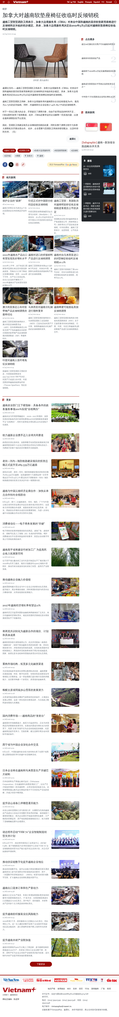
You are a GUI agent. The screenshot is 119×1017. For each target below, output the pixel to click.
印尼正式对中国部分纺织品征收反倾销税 (40, 202)
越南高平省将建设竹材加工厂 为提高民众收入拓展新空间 (25, 551)
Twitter (11, 164)
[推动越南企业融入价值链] (65, 587)
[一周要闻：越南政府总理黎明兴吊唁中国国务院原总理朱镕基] (109, 188)
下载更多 (41, 964)
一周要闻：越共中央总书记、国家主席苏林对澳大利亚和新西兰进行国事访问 (91, 207)
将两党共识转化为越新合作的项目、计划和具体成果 (26, 633)
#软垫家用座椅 (60, 150)
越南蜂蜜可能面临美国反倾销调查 (66, 309)
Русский (109, 2)
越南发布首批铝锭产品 (91, 58)
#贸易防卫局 (24, 150)
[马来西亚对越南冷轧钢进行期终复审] (41, 295)
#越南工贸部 (9, 150)
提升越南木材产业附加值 (17, 940)
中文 (103, 2)
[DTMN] (34, 980)
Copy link (23, 164)
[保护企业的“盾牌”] (15, 189)
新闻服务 (95, 989)
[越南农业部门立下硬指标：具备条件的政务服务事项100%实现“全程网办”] (65, 412)
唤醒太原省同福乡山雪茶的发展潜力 (23, 690)
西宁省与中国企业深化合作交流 (20, 744)
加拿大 (30, 156)
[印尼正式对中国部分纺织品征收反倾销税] (41, 189)
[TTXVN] (82, 980)
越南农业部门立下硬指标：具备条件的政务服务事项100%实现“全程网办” (26, 407)
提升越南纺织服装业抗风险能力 (20, 914)
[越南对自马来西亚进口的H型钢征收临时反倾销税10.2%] (66, 243)
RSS (69, 989)
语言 (81, 989)
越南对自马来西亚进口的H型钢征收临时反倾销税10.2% (66, 258)
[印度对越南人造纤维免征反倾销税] (15, 349)
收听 (89, 174)
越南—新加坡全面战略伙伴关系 (98, 144)
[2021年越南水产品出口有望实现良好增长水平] (15, 243)
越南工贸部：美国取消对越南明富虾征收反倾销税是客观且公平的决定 (66, 206)
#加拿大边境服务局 (42, 150)
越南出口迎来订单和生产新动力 (20, 888)
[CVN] (18, 980)
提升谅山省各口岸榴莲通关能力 (20, 803)
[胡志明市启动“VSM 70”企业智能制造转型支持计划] (65, 839)
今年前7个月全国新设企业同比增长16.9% (98, 97)
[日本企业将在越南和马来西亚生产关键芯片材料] (65, 778)
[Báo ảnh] (51, 980)
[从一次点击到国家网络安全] (109, 171)
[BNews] (113, 980)
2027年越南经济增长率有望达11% (22, 605)
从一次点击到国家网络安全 (91, 167)
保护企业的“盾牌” (12, 200)
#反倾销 (74, 150)
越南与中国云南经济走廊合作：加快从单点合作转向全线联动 (26, 492)
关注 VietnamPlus (56, 164)
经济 (5, 9)
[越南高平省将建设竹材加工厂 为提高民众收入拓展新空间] (65, 557)
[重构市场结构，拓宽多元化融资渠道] (65, 671)
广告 (103, 989)
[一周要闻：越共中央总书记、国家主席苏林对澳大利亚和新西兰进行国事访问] (109, 208)
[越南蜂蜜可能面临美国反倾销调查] (66, 295)
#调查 (17, 156)
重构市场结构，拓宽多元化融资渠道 (23, 663)
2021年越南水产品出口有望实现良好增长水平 (15, 256)
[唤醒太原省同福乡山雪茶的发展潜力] (65, 697)
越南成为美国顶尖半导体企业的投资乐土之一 (98, 85)
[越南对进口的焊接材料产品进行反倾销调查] (41, 243)
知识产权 (51, 989)
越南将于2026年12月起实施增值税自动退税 (99, 72)
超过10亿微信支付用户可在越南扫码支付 (98, 44)
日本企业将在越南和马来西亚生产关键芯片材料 (26, 772)
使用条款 (61, 989)
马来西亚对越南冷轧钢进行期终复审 (40, 309)
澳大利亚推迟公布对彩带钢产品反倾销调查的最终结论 (15, 311)
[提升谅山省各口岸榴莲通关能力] (65, 810)
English (80, 2)
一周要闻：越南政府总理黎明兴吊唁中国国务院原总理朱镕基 (91, 187)
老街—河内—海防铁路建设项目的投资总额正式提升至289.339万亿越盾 (25, 463)
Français (88, 2)
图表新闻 (90, 112)
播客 (89, 161)
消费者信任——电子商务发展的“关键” (24, 523)
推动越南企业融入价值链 (17, 579)
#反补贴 (7, 156)
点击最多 (90, 39)
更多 (8, 399)
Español (97, 2)
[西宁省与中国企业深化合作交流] (65, 752)
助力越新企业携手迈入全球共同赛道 (23, 435)
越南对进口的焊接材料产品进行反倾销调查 (40, 256)
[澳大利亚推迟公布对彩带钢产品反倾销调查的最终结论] (15, 295)
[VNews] (92, 980)
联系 (109, 989)
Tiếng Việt (71, 2)
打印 (17, 164)
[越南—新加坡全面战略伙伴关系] (99, 127)
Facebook (5, 164)
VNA (87, 989)
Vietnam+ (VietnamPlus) (21, 2)
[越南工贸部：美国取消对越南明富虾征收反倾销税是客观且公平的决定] (66, 189)
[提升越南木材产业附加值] (65, 947)
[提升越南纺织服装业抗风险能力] (65, 921)
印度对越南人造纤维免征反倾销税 (15, 362)
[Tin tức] (102, 980)
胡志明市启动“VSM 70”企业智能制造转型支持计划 (25, 834)
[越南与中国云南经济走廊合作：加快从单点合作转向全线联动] (65, 498)
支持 (75, 989)
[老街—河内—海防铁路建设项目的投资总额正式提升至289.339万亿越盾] (65, 468)
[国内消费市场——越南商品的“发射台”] (65, 723)
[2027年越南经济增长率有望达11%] (65, 612)
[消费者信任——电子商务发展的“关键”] (65, 531)
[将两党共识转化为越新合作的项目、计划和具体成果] (65, 638)
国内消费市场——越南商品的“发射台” (24, 715)
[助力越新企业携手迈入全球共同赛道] (65, 442)
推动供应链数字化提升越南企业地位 (23, 861)
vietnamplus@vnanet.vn (61, 1006)
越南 (41, 156)
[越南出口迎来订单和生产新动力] (65, 895)
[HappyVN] (67, 980)
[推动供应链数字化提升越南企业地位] (65, 869)
